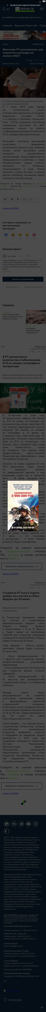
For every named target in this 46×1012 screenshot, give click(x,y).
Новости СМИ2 (10, 208)
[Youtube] (28, 824)
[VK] (13, 824)
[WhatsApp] (24, 199)
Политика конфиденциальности (17, 926)
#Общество (38, 44)
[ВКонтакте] (5, 199)
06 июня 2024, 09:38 (37, 585)
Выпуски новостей (26, 25)
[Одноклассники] (17, 199)
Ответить (7, 271)
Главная (7, 25)
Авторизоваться (12, 287)
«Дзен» (18, 189)
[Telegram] (11, 199)
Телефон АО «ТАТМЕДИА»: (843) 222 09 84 (21, 976)
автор (5, 44)
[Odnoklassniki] (35, 824)
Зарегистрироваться (34, 287)
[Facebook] (6, 831)
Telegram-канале (18, 551)
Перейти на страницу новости (19, 566)
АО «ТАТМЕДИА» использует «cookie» (19, 915)
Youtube (29, 186)
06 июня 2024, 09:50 (37, 349)
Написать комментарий (23, 279)
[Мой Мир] (30, 199)
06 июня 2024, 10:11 (11, 63)
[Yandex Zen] (6, 824)
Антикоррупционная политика (17, 973)
